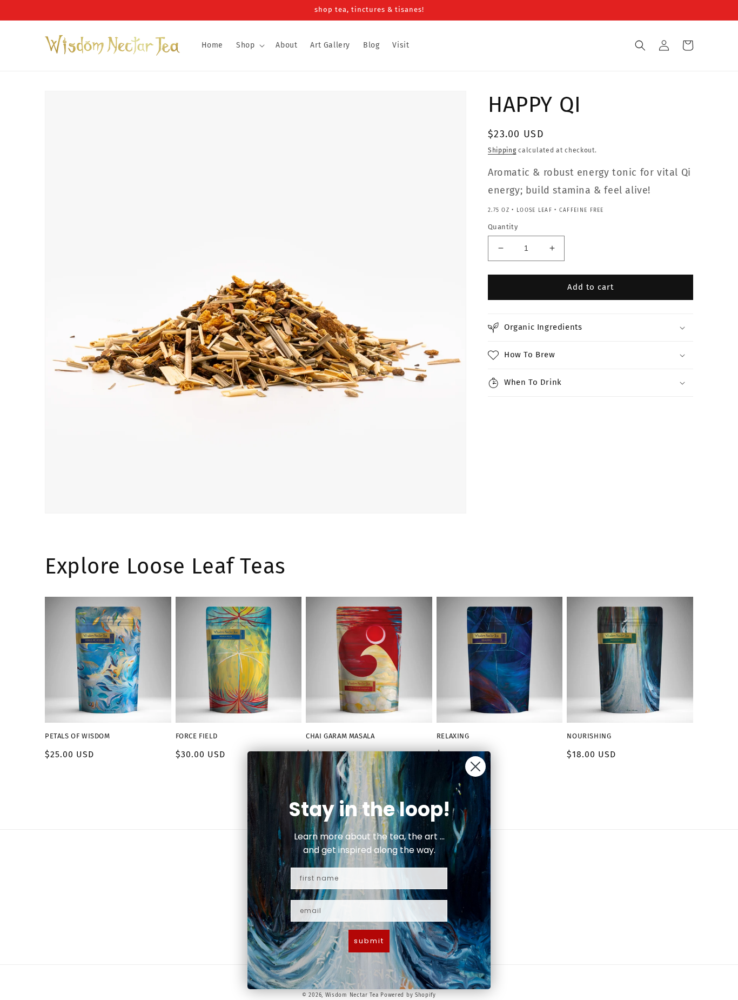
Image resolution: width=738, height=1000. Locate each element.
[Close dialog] (475, 766)
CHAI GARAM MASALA (340, 736)
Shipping (502, 150)
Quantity (503, 227)
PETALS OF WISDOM (77, 736)
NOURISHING (589, 736)
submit (369, 941)
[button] (249, 45)
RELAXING (453, 736)
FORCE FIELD (197, 736)
